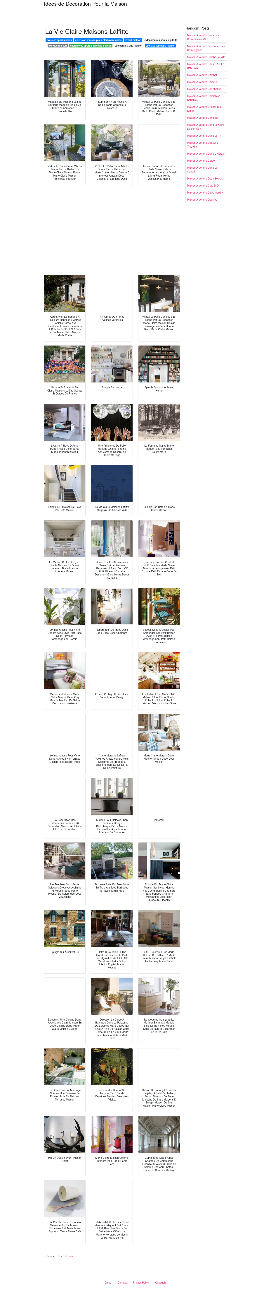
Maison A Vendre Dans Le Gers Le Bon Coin (205, 126)
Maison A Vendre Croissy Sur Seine (204, 108)
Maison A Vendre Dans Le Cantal (202, 169)
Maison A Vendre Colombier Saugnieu (203, 98)
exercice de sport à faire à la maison (91, 45)
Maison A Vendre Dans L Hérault (206, 153)
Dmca (108, 1282)
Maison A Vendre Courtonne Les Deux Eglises (206, 48)
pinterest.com (65, 1256)
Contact (122, 1282)
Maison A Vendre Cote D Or (203, 185)
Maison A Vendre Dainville (202, 82)
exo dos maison (57, 45)
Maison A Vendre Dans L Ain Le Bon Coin (205, 66)
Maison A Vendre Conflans (202, 117)
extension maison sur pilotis (161, 40)
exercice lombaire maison (160, 45)
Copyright (160, 1282)
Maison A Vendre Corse (201, 160)
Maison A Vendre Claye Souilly (205, 192)
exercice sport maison (59, 40)
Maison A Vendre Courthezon (204, 89)
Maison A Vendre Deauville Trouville (202, 144)
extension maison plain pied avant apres (98, 40)
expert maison (133, 40)
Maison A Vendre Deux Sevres (205, 178)
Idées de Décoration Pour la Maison (85, 3)
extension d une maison (128, 45)
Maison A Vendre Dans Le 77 (204, 135)
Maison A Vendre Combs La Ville (206, 57)
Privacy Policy (141, 1282)
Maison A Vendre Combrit (202, 75)
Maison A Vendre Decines (202, 199)
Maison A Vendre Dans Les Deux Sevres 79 (203, 37)
